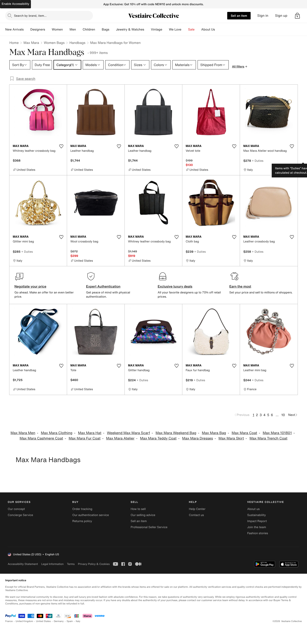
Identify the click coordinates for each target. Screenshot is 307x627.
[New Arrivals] (27, 29)
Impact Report (257, 521)
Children (89, 29)
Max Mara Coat (244, 433)
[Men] (79, 29)
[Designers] (48, 29)
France (9, 621)
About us (253, 509)
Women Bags (54, 42)
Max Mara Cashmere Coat (41, 438)
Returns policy (82, 521)
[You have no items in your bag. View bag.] (297, 16)
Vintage (156, 29)
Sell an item (239, 15)
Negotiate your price (30, 286)
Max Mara (31, 42)
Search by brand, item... (30, 15)
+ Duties (257, 160)
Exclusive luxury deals (175, 286)
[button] (297, 16)
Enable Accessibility (15, 4)
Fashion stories (257, 533)
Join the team (256, 527)
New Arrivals (14, 29)
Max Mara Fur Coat (85, 438)
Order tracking (82, 509)
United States (43, 621)
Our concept (16, 509)
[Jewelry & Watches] (147, 29)
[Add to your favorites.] (61, 146)
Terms (71, 564)
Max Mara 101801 (277, 433)
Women (57, 29)
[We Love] (184, 29)
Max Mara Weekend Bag (176, 433)
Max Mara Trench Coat (268, 438)
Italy (78, 621)
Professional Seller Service (149, 527)
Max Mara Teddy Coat (158, 438)
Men (73, 29)
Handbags (77, 42)
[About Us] (218, 29)
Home (14, 42)
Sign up (281, 15)
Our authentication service (90, 515)
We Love (175, 29)
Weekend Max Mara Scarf (128, 433)
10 (283, 414)
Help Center (197, 509)
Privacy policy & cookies (94, 564)
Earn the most (240, 286)
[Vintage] (165, 29)
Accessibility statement (23, 564)
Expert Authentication (103, 286)
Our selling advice (143, 515)
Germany (59, 621)
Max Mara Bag (214, 433)
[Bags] (112, 29)
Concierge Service (20, 515)
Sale (191, 29)
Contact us (196, 515)
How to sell (138, 509)
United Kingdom (24, 621)
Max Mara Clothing (56, 433)
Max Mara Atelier (120, 438)
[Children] (98, 29)
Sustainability (256, 515)
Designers (37, 29)
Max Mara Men (22, 433)
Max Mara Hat (89, 433)
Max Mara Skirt (231, 438)
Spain (70, 621)
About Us (208, 29)
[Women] (66, 29)
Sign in (262, 15)
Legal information (52, 564)
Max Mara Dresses (197, 438)
